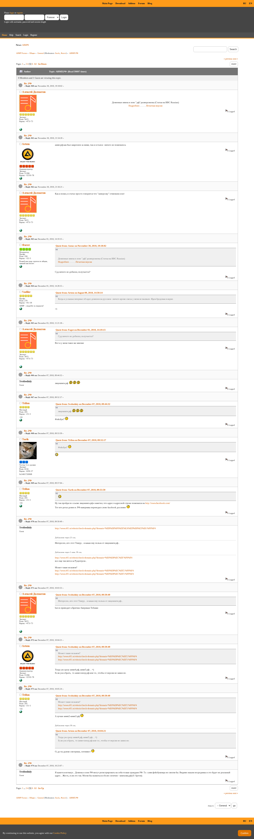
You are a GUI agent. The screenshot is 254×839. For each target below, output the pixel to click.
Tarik (25, 439)
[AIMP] (20, 179)
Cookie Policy (60, 833)
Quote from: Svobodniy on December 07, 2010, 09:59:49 (83, 594)
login (12, 13)
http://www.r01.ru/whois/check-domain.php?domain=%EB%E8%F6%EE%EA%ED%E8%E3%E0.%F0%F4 (105, 528)
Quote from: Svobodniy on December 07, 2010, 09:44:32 (83, 404)
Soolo (57, 53)
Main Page (107, 3)
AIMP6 (25, 45)
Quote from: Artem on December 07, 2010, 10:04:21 (81, 731)
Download (120, 3)
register (20, 13)
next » (235, 59)
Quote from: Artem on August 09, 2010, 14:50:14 (79, 292)
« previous (228, 59)
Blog (150, 3)
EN (250, 3)
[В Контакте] (20, 309)
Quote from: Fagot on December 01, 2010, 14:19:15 (81, 330)
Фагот (63, 53)
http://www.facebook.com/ (157, 503)
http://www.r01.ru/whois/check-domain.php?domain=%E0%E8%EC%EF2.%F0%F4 (94, 570)
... (25, 64)
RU (244, 3)
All (35, 64)
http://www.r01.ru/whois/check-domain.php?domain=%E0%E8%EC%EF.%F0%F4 (93, 557)
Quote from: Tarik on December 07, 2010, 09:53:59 (80, 490)
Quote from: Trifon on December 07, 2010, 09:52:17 (81, 440)
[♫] (20, 130)
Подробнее (134, 105)
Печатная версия (154, 105)
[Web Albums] (20, 267)
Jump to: (211, 806)
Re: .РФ (28, 83)
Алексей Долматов (34, 91)
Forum (141, 3)
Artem (26, 144)
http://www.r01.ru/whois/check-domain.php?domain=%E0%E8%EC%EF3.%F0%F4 (94, 574)
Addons (131, 3)
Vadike (26, 291)
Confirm (244, 833)
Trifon (26, 403)
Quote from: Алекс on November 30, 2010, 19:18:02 (81, 246)
